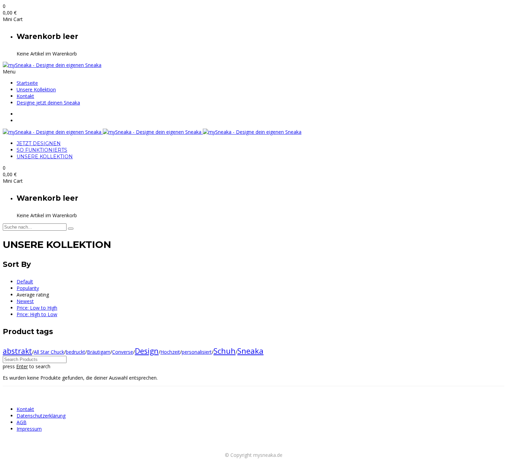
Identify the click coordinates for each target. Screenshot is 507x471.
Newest (25, 301)
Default (25, 281)
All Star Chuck (49, 352)
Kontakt (25, 96)
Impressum (29, 428)
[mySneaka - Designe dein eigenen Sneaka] (52, 65)
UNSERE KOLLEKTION (45, 156)
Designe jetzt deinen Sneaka (48, 102)
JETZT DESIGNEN (39, 143)
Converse (122, 352)
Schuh (224, 350)
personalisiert (197, 352)
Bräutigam (98, 352)
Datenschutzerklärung (41, 415)
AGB (22, 422)
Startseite (27, 83)
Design (147, 351)
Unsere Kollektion (36, 89)
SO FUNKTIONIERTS (42, 150)
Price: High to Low (37, 314)
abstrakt (17, 351)
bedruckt (75, 352)
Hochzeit (170, 352)
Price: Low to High (37, 307)
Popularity (28, 288)
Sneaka (250, 350)
